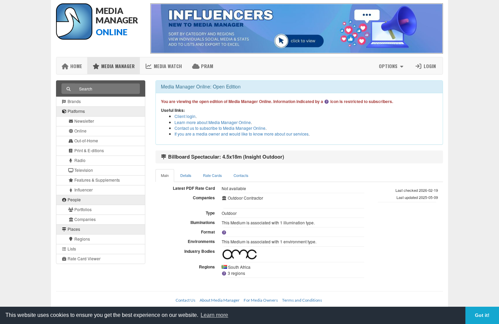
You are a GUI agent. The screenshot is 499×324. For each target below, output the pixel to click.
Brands (74, 101)
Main (165, 175)
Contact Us (185, 300)
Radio (79, 160)
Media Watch (167, 65)
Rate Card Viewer (83, 258)
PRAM (206, 65)
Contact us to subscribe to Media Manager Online (219, 128)
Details (185, 175)
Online (80, 131)
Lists (71, 248)
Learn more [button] (214, 315)
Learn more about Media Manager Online (212, 122)
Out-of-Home (85, 140)
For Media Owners (261, 300)
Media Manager (117, 65)
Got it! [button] (482, 315)
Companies (84, 219)
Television (83, 170)
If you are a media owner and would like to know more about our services (241, 134)
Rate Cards (212, 175)
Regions (81, 239)
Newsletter (83, 121)
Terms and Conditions (302, 300)
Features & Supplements (96, 180)
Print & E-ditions (88, 150)
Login (429, 65)
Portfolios (82, 209)
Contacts (241, 175)
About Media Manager (220, 300)
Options (389, 65)
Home (75, 65)
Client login (185, 116)
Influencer (83, 190)
